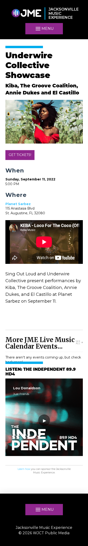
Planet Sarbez (18, 204)
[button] (44, 28)
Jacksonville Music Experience (44, 527)
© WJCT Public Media (44, 533)
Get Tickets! (20, 155)
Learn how (24, 469)
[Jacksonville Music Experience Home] (26, 13)
